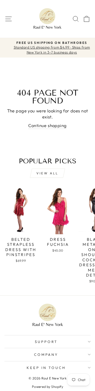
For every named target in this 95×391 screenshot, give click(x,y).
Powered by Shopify (47, 386)
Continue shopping (47, 125)
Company (46, 354)
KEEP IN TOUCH (46, 368)
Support (46, 342)
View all (47, 173)
